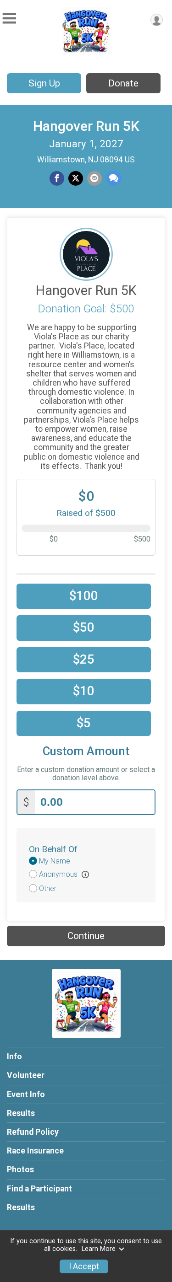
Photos (20, 1169)
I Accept (84, 1266)
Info (14, 1056)
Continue (86, 935)
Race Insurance (35, 1150)
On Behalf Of (53, 849)
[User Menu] (156, 20)
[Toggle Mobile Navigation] (9, 18)
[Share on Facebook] (57, 178)
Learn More (99, 1249)
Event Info (26, 1094)
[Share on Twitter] (75, 178)
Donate (123, 83)
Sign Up (44, 83)
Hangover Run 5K (86, 126)
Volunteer (25, 1075)
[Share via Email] (94, 178)
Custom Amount (86, 751)
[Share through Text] (114, 178)
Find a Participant (39, 1188)
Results (21, 1113)
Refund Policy (33, 1132)
